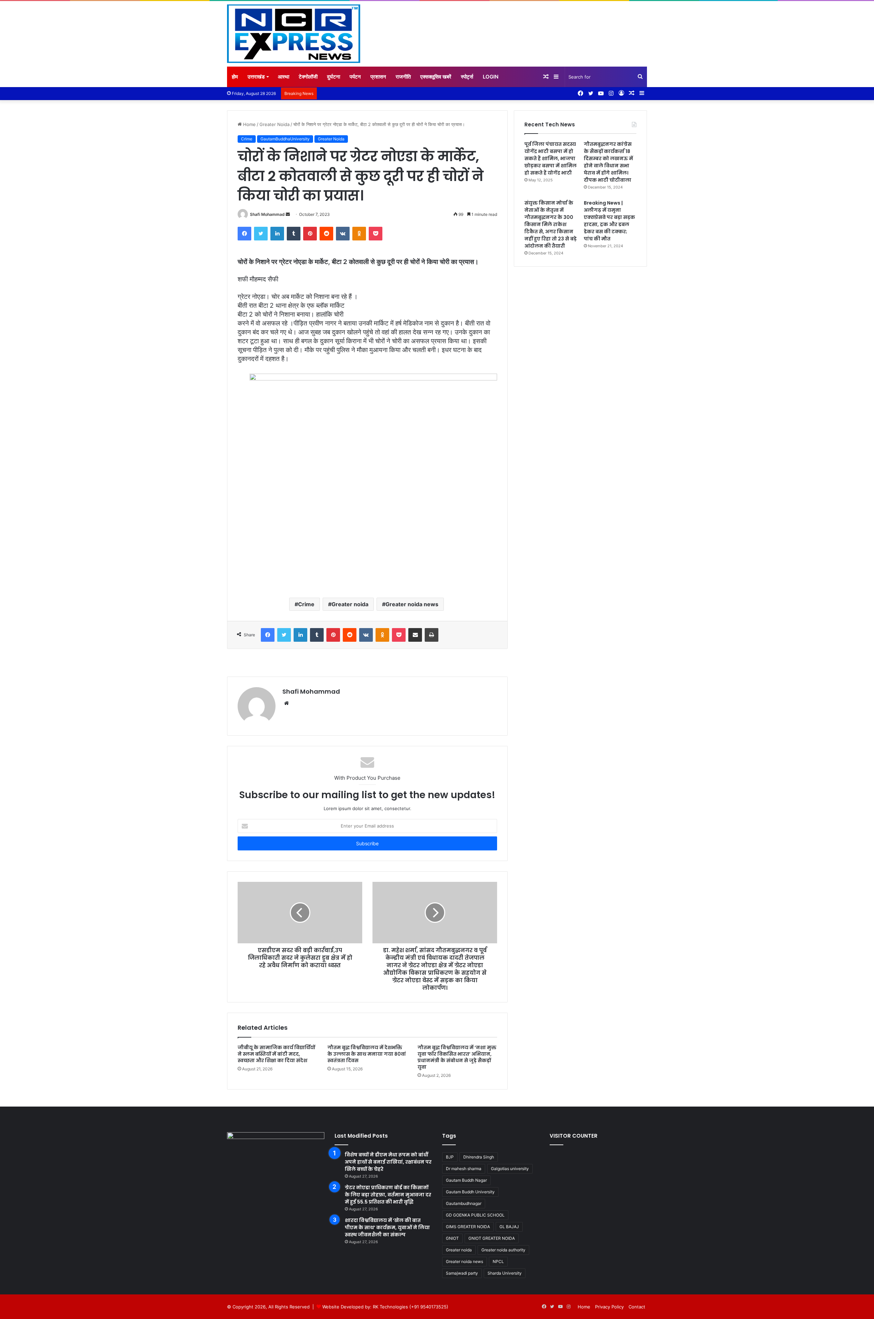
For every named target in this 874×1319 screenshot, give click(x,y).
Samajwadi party (462, 1273)
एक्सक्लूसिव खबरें (435, 76)
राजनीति (403, 76)
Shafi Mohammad (267, 214)
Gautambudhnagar (463, 1203)
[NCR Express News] (293, 33)
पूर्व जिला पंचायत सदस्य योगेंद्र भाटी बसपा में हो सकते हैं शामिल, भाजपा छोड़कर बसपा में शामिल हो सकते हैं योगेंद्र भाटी (550, 158)
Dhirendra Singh (478, 1157)
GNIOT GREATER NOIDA (491, 1238)
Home (249, 124)
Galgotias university (510, 1168)
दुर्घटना (333, 76)
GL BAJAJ (509, 1226)
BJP (450, 1157)
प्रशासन (378, 76)
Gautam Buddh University (470, 1191)
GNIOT (452, 1238)
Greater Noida (274, 124)
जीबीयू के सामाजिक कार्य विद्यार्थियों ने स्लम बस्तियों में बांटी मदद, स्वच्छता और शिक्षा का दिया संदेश (276, 1054)
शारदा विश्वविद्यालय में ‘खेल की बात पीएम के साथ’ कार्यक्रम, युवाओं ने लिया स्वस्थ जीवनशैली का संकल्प (387, 1227)
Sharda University (505, 1273)
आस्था (283, 76)
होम (235, 76)
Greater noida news (411, 604)
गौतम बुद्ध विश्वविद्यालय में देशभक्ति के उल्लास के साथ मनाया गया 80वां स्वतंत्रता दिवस (366, 1054)
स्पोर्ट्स (467, 76)
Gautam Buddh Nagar (466, 1180)
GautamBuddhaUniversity (285, 138)
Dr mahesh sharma (463, 1168)
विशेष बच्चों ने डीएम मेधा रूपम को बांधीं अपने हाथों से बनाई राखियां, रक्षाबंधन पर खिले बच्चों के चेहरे (388, 1161)
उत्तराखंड (256, 76)
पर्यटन (355, 76)
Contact (637, 1306)
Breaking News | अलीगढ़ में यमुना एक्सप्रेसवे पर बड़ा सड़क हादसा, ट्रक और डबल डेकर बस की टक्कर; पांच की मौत (609, 220)
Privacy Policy (609, 1306)
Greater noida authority (503, 1249)
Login (490, 76)
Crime (246, 138)
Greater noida (350, 604)
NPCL (498, 1261)
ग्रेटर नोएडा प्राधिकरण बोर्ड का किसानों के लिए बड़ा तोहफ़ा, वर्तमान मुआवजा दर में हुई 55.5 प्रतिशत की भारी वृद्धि (388, 1194)
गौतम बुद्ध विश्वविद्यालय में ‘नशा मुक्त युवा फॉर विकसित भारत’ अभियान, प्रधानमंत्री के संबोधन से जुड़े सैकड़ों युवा (457, 1057)
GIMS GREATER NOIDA (468, 1226)
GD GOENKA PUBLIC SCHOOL (475, 1215)
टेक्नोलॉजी (308, 76)
